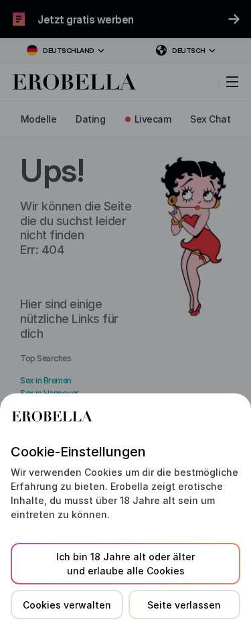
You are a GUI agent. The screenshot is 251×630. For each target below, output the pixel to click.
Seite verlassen (184, 605)
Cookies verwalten (67, 605)
